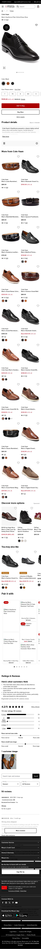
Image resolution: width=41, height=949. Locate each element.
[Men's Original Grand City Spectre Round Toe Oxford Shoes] (30, 472)
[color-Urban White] (25, 541)
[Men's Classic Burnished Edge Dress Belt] (11, 433)
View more (5, 136)
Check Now (23, 891)
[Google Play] (21, 915)
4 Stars (4, 718)
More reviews (20, 830)
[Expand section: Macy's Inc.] (20, 857)
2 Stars (4, 725)
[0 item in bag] (38, 6)
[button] (6, 11)
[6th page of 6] (26, 666)
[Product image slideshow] (20, 49)
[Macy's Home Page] (9, 6)
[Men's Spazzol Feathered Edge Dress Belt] (30, 201)
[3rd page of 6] (19, 666)
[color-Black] (22, 261)
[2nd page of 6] (16, 666)
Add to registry (21, 117)
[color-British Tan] (6, 340)
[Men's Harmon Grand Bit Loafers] (30, 355)
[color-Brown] (22, 301)
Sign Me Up (20, 872)
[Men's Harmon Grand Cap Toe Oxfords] (10, 561)
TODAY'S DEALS (6, 2)
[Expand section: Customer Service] (20, 842)
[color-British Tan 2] (26, 261)
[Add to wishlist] (36, 25)
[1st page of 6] (14, 666)
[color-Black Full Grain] (21, 587)
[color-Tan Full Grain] (24, 587)
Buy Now (20, 112)
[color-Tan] (26, 301)
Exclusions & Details (13, 891)
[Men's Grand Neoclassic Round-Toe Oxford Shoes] (11, 315)
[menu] (3, 6)
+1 (11, 418)
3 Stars (4, 721)
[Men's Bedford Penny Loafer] (30, 237)
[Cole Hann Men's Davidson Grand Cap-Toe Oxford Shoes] (11, 355)
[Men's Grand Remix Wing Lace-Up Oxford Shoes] (11, 472)
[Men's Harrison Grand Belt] (30, 276)
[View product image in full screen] (4, 68)
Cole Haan (5, 14)
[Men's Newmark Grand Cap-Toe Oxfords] (30, 166)
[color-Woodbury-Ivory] (22, 458)
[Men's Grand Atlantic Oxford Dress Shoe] (30, 394)
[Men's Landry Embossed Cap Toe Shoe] (28, 561)
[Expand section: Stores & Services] (20, 852)
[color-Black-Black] (26, 458)
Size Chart (17, 89)
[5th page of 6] (24, 666)
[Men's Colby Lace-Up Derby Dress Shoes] (9, 516)
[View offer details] (20, 143)
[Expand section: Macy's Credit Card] (20, 847)
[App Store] (7, 915)
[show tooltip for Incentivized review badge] (13, 800)
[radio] (22, 261)
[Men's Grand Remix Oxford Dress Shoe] (11, 276)
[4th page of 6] (21, 666)
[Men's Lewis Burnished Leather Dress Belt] (11, 166)
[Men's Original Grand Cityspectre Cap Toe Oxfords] (30, 433)
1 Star (4, 728)
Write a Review (35, 706)
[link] (11, 184)
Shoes (12, 11)
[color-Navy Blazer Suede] (6, 418)
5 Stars (4, 714)
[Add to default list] (18, 156)
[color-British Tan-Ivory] (3, 301)
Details (23, 99)
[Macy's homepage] (2, 11)
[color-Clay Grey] (22, 541)
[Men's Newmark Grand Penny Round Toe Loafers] (30, 315)
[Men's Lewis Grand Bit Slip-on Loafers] (11, 394)
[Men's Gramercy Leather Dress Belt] (11, 237)
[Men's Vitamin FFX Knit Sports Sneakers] (25, 516)
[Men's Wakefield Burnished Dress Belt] (11, 201)
